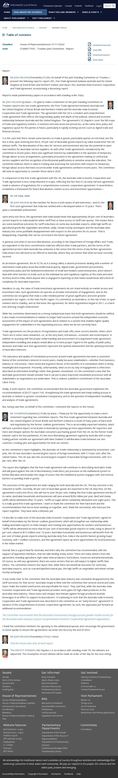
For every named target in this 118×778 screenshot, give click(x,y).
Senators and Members (62, 12)
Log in (99, 5)
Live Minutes (8, 709)
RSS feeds (8, 751)
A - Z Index (8, 745)
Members (6, 712)
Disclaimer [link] (56, 773)
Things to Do (86, 703)
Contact (68, 5)
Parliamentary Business (28, 12)
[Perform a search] (113, 6)
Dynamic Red (8, 683)
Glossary (7, 748)
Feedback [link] (68, 773)
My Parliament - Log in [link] (13, 729)
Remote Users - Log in (13, 732)
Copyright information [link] (38, 773)
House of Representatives (14, 700)
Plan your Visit (87, 709)
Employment (9, 741)
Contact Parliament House (93, 689)
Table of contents (18, 35)
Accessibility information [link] (13, 773)
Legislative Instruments (52, 715)
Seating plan (8, 689)
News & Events (90, 12)
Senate (5, 677)
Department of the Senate (54, 732)
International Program (52, 692)
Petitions (85, 683)
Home (7, 12)
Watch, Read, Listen (50, 680)
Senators (6, 686)
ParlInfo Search (10, 735)
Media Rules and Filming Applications (98, 712)
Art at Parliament (88, 706)
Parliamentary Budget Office (55, 748)
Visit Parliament (42, 18)
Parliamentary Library (51, 689)
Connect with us (88, 686)
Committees (86, 729)
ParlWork (89, 5)
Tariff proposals (49, 712)
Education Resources (51, 686)
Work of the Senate (11, 680)
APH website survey (12, 738)
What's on (85, 700)
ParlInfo (78, 5)
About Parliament (15, 18)
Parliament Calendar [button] (52, 5)
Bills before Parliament (52, 703)
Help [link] (79, 773)
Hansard (43, 28)
